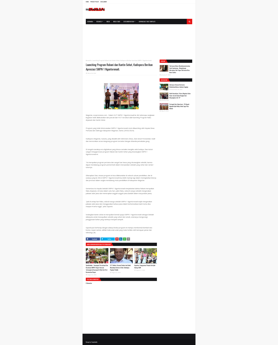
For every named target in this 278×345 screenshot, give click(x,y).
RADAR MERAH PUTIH (95, 9)
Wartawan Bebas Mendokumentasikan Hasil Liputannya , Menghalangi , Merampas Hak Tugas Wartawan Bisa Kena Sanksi (179, 69)
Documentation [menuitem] (128, 21)
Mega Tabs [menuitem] (116, 21)
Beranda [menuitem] (90, 21)
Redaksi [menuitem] (99, 21)
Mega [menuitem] (108, 21)
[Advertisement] (139, 40)
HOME (87, 2)
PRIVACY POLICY (94, 2)
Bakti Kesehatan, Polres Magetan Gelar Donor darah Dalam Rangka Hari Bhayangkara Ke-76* (180, 95)
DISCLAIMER (103, 2)
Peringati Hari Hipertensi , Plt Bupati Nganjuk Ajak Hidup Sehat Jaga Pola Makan (179, 106)
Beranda (88, 60)
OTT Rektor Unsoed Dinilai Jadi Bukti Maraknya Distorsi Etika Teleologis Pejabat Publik (120, 267)
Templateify (94, 342)
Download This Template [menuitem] (147, 21)
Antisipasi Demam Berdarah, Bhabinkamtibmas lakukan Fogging (178, 86)
